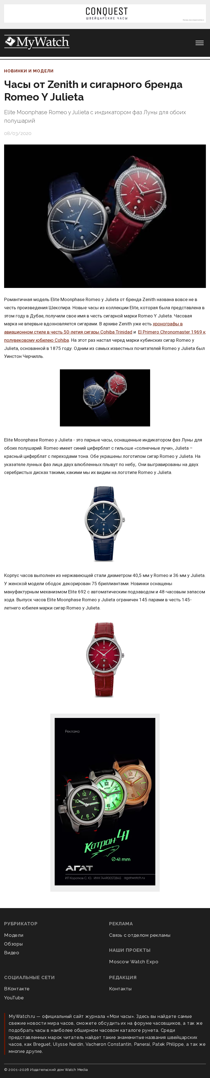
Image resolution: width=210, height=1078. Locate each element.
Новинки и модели (29, 71)
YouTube (14, 997)
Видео (11, 952)
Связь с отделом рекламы (139, 935)
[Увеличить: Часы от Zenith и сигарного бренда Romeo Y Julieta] (105, 216)
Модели (14, 935)
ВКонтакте (17, 988)
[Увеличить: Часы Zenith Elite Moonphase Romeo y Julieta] (105, 398)
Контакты (120, 988)
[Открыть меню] (199, 43)
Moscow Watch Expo (134, 961)
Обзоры (13, 944)
